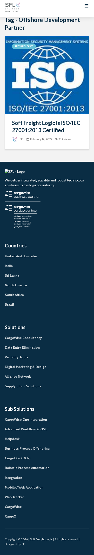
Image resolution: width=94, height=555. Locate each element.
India (9, 266)
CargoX (10, 516)
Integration (13, 478)
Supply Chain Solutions (23, 386)
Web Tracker (14, 497)
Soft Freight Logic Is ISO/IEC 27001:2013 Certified (46, 126)
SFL (21, 139)
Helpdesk (12, 439)
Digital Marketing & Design (25, 367)
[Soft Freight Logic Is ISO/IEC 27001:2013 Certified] (47, 74)
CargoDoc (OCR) (18, 458)
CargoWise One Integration (26, 419)
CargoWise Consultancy (23, 338)
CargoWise (13, 507)
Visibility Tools (16, 357)
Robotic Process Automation (27, 468)
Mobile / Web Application (24, 487)
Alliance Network (18, 376)
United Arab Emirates (21, 256)
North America (16, 285)
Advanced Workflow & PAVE (26, 429)
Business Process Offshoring (27, 448)
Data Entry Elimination (22, 347)
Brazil (9, 304)
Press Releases (24, 46)
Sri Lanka (12, 275)
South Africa (14, 295)
